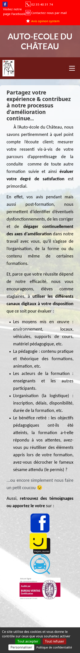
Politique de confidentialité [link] (54, 647)
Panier (45, 67)
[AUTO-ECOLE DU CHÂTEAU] (8, 68)
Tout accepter (27, 641)
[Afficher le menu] (72, 68)
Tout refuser (54, 641)
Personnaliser (21, 647)
